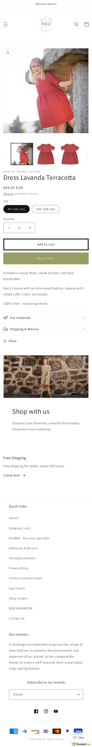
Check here (11, 475)
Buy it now (46, 258)
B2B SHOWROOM (20, 608)
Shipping (8, 193)
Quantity (9, 219)
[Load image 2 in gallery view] (46, 154)
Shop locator (18, 598)
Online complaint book (25, 578)
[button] (5, 24)
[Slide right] (87, 155)
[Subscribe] (78, 694)
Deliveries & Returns (23, 548)
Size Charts (17, 588)
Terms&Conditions (22, 558)
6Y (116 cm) (16, 209)
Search (14, 518)
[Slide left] (5, 155)
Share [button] (12, 341)
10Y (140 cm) (45, 209)
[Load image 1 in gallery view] (22, 154)
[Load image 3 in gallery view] (70, 154)
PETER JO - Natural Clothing (49, 739)
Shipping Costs (19, 528)
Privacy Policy (18, 568)
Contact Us (17, 618)
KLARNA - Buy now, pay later (29, 538)
